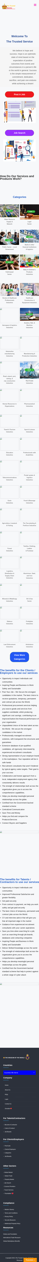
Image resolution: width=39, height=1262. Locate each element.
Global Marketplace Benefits (11, 1241)
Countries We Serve (11, 1073)
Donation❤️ (8, 1108)
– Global (6, 1172)
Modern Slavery (9, 1209)
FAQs (6, 1094)
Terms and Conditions (11, 1213)
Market (11, 1172)
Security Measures (10, 1220)
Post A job (7, 1146)
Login (6, 1099)
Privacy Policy (9, 1216)
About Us (7, 1090)
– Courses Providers (9, 1186)
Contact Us (8, 1104)
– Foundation (7, 1193)
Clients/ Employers (10, 1149)
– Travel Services (8, 1190)
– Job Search (7, 1183)
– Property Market (8, 1179)
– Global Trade (7, 1176)
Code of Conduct (10, 1128)
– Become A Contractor (10, 1124)
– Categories (7, 1153)
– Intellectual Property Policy (11, 1223)
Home (6, 1085)
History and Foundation (10, 1234)
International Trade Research (11, 1237)
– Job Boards (7, 1132)
